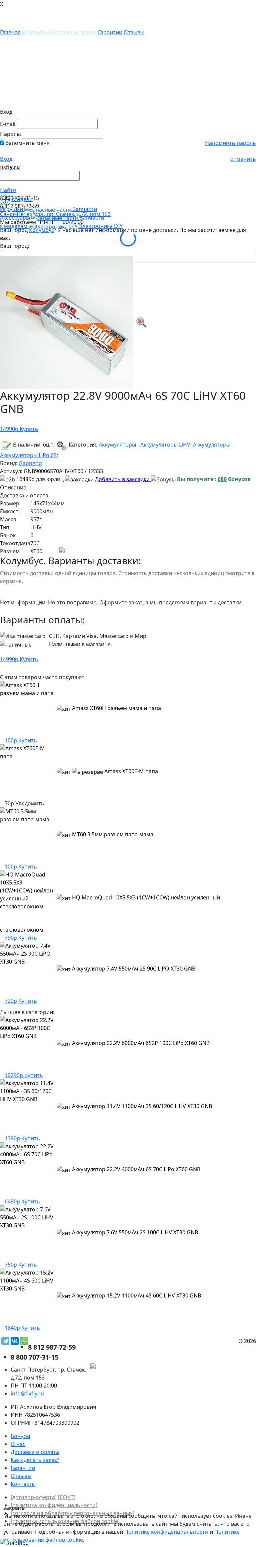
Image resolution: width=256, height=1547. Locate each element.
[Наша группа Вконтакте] (206, 1366)
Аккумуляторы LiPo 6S (28, 455)
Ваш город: (14, 246)
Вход (6, 158)
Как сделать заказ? (35, 1460)
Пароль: (10, 134)
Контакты (34, 32)
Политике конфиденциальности (166, 1531)
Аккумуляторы (117, 444)
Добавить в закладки (123, 479)
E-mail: (8, 124)
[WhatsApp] (24, 1341)
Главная (10, 32)
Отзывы (134, 32)
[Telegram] (5, 1341)
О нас (18, 1444)
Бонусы (20, 1436)
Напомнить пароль (230, 143)
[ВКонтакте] (15, 1341)
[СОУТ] (66, 1497)
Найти (8, 190)
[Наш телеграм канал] (123, 1366)
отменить (243, 158)
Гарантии (110, 32)
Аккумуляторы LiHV (165, 444)
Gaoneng (30, 463)
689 (222, 479)
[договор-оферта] (34, 1497)
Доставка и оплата (72, 32)
